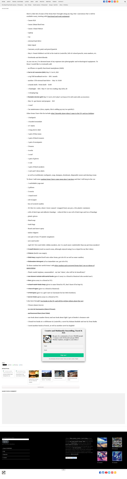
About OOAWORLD (7, 448)
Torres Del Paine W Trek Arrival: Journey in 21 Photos (20, 375)
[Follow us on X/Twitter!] (112, 1)
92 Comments (114, 462)
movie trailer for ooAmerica (71, 444)
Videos (71, 438)
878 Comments (115, 448)
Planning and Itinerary (58, 378)
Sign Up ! (5, 441)
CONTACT (60, 1)
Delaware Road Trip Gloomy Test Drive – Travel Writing (46, 379)
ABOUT (8, 1)
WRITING (48, 1)
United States (74, 443)
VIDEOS (54, 1)
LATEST (27, 1)
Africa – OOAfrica (63, 5)
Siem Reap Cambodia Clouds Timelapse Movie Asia (8, 375)
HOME (3, 1)
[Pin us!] (115, 1)
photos (74, 438)
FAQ (4, 451)
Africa (84, 441)
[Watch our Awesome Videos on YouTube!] (109, 1)
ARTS (36, 1)
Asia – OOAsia (28, 5)
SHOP (32, 1)
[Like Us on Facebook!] (104, 1)
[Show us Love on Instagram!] (107, 1)
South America (75, 441)
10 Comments (100, 448)
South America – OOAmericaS (40, 5)
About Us (5, 454)
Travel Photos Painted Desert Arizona (72, 379)
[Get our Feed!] (117, 1)
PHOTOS (42, 1)
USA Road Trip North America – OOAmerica (12, 5)
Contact (5, 457)
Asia (70, 441)
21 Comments (100, 462)
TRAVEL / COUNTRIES (17, 1)
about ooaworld (74, 454)
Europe (80, 441)
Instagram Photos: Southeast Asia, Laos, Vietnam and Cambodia (33, 381)
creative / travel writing (82, 438)
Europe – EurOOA (53, 5)
